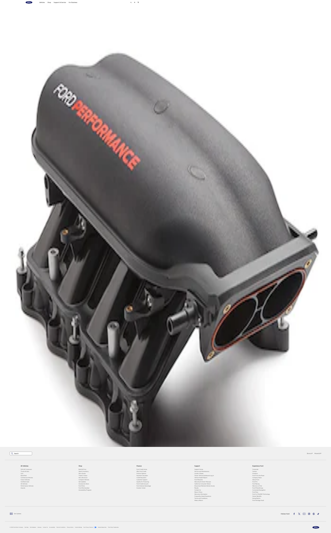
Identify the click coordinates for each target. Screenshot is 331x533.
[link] (26, 527)
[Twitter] (299, 514)
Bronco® (310, 453)
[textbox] (21, 453)
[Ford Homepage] (315, 527)
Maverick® (317, 453)
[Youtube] (304, 514)
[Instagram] (309, 514)
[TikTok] (318, 514)
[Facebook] (295, 514)
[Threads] (314, 514)
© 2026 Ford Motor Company (16, 527)
